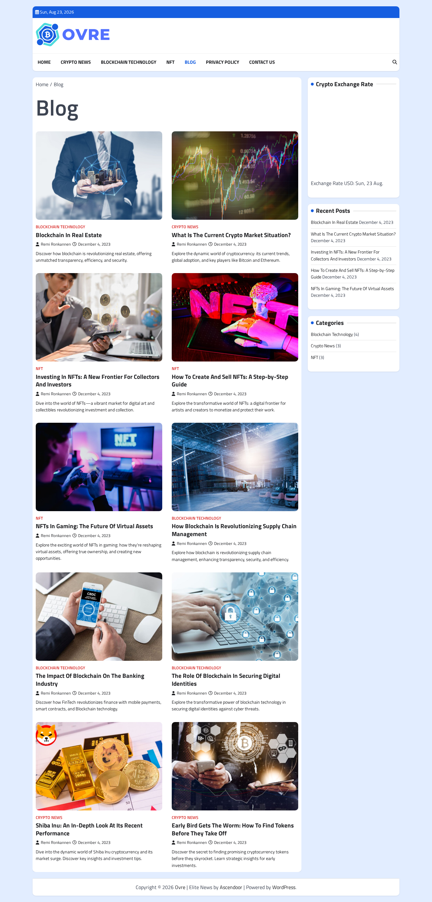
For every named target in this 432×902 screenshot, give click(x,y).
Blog (190, 62)
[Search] (394, 62)
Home (44, 62)
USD (348, 183)
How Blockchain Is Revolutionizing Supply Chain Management (234, 529)
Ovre (180, 887)
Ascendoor (231, 887)
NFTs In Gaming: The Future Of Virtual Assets (94, 525)
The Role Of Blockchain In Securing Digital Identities (226, 679)
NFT (170, 62)
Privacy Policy (222, 62)
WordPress (283, 887)
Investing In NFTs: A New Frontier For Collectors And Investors (97, 380)
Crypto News (76, 62)
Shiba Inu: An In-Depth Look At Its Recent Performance (89, 829)
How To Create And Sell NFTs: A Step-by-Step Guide (230, 380)
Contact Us (262, 62)
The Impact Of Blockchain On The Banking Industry (90, 679)
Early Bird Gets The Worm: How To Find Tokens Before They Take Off (233, 829)
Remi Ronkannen (56, 244)
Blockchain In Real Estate (69, 234)
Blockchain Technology (128, 62)
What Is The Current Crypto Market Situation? (231, 234)
